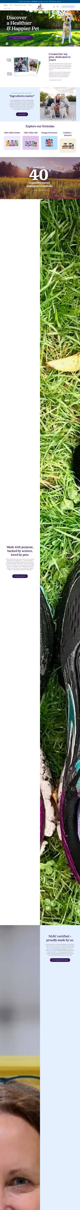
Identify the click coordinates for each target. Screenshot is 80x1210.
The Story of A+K (20, 576)
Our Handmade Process (60, 960)
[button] (8, 8)
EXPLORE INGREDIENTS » (40, 190)
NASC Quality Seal (61, 949)
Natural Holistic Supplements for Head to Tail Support (20, 37)
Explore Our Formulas (67, 6)
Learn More (22, 114)
